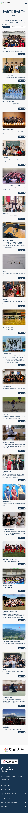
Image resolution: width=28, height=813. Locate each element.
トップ (3, 776)
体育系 (14, 27)
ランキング (14, 776)
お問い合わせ (4, 806)
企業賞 (20, 776)
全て (6, 27)
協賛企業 (3, 779)
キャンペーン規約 (5, 786)
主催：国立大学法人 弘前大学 (8, 794)
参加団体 (8, 776)
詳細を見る (21, 54)
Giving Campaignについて (8, 798)
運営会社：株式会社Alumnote (9, 802)
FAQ (8, 779)
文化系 (21, 27)
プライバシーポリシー (7, 790)
